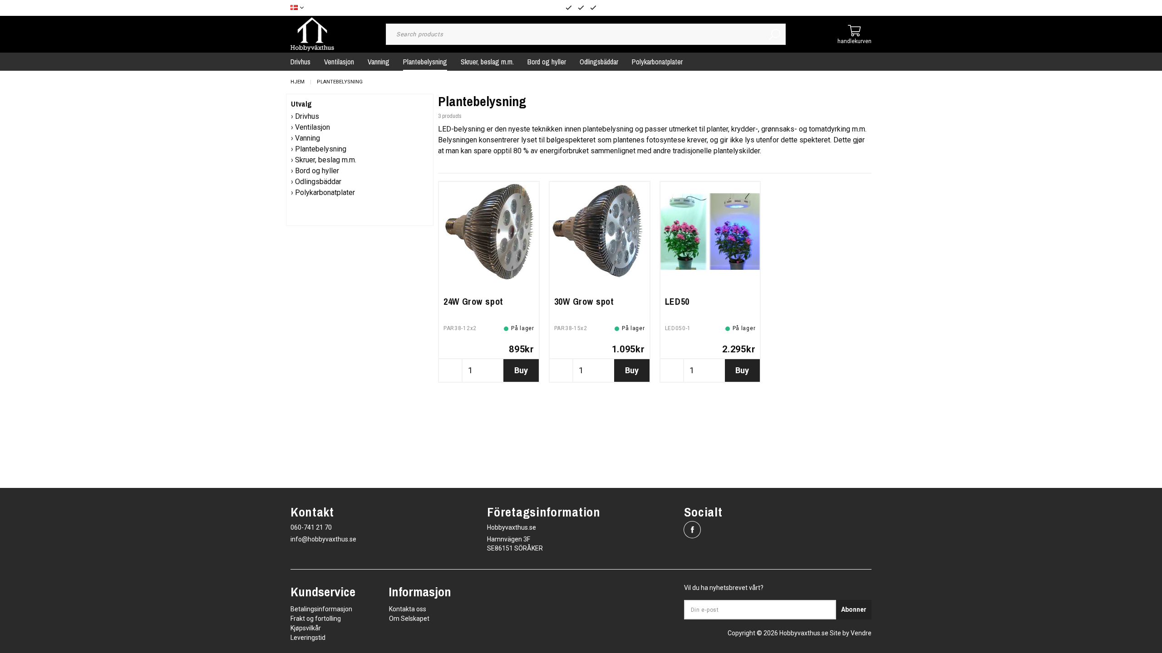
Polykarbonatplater (657, 62)
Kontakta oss (407, 609)
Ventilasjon (339, 62)
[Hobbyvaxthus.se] (312, 33)
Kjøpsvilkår (305, 628)
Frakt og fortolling (315, 618)
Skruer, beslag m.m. (487, 62)
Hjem (297, 82)
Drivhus (300, 62)
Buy (521, 370)
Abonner (854, 609)
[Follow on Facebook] (692, 529)
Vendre (861, 633)
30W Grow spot (584, 301)
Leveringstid (307, 637)
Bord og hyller (546, 62)
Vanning (378, 62)
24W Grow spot (473, 301)
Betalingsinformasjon (321, 609)
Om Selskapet (409, 618)
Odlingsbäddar (599, 62)
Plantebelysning (425, 62)
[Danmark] (299, 8)
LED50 (677, 301)
